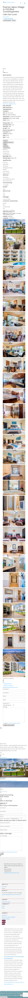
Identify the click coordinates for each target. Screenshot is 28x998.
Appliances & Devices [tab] (8, 142)
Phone (4, 699)
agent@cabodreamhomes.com (10, 687)
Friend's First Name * (5, 822)
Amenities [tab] (5, 146)
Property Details (7, 20)
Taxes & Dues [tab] (6, 147)
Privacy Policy (4, 997)
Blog (3, 908)
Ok (21, 995)
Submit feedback (6, 919)
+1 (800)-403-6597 (7, 683)
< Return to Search (8, 18)
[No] (8, 997)
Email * (4, 696)
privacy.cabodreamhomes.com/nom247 (11, 894)
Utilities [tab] (5, 144)
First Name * (6, 689)
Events (3, 906)
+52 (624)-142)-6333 (8, 685)
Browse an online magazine (8, 917)
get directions (3, 757)
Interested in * (6, 703)
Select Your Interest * (5, 818)
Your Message (3, 835)
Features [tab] (5, 140)
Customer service (6, 902)
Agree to (6, 723)
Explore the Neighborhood (9, 104)
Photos (13, 20)
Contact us (4, 915)
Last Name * (6, 692)
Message (5, 707)
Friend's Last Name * (5, 826)
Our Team (4, 886)
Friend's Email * (4, 830)
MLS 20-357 (6, 17)
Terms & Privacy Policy (14, 723)
